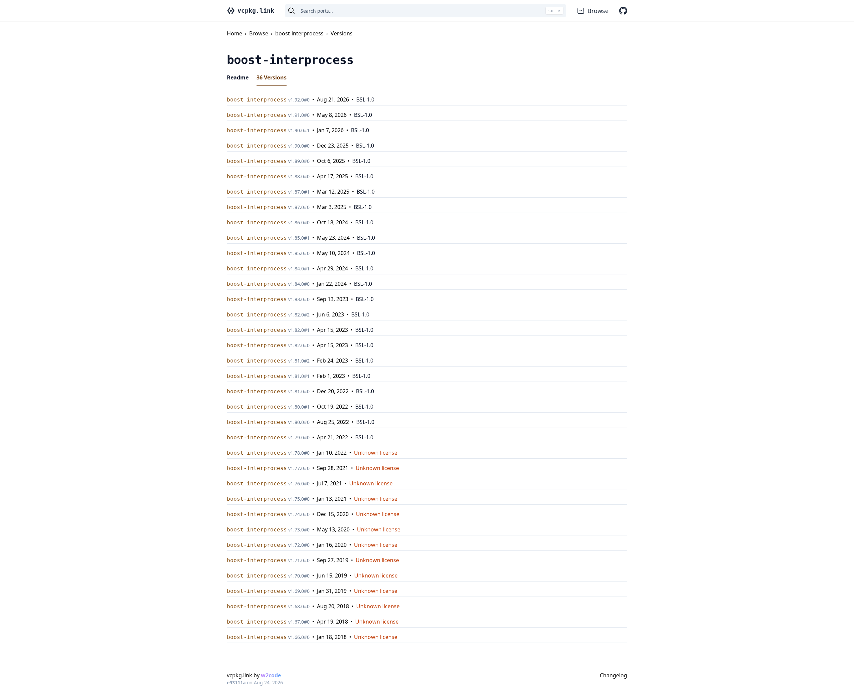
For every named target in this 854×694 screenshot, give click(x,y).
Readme (238, 77)
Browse (597, 11)
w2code (271, 675)
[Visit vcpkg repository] (623, 10)
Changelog (613, 675)
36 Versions (272, 77)
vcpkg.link (256, 10)
